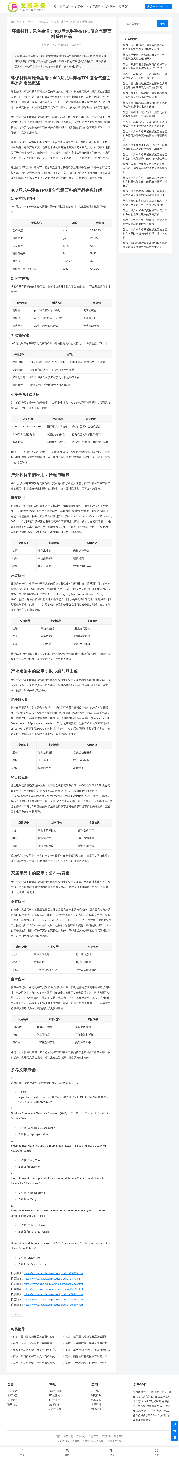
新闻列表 (110, 6)
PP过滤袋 (54, 1400)
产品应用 (95, 6)
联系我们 (124, 6)
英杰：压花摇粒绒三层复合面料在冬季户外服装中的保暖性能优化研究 (35, 1338)
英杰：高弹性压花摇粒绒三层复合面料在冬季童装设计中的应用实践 (87, 1358)
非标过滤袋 (55, 1409)
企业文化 (12, 1400)
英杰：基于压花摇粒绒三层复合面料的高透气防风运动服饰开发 (87, 1338)
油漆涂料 (96, 1409)
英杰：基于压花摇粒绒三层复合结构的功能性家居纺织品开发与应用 (87, 1351)
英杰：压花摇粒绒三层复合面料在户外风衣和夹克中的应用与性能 (87, 1345)
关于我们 (65, 6)
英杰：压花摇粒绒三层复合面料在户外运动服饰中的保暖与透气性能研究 (35, 1351)
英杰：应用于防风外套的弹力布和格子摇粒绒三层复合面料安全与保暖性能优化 (145, 168)
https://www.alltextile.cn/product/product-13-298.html (53, 1273)
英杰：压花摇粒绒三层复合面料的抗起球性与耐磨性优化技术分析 (35, 1358)
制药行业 (96, 1395)
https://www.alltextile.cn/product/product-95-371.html (53, 1294)
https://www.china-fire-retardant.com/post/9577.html (53, 1289)
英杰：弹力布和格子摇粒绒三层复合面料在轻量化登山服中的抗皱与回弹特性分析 (145, 181)
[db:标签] (16, 1314)
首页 (53, 6)
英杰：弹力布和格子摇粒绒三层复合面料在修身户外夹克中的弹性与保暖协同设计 (145, 135)
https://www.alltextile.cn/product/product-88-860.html (53, 1304)
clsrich (45, 45)
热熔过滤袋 (55, 1404)
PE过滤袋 (54, 1395)
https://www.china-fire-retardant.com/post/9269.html (53, 1283)
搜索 (162, 23)
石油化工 (96, 1391)
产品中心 (80, 6)
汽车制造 (96, 1400)
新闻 (21, 21)
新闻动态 (12, 1395)
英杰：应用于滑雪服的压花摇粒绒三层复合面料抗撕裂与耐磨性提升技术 (35, 1345)
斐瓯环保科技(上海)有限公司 (80, 1441)
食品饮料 (96, 1404)
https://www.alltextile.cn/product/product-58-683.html (53, 1299)
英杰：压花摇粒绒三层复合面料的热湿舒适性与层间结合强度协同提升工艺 (35, 1365)
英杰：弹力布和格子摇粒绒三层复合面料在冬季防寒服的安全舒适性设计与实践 (145, 233)
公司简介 (12, 1391)
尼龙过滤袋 (55, 1391)
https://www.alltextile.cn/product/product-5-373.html (53, 1278)
